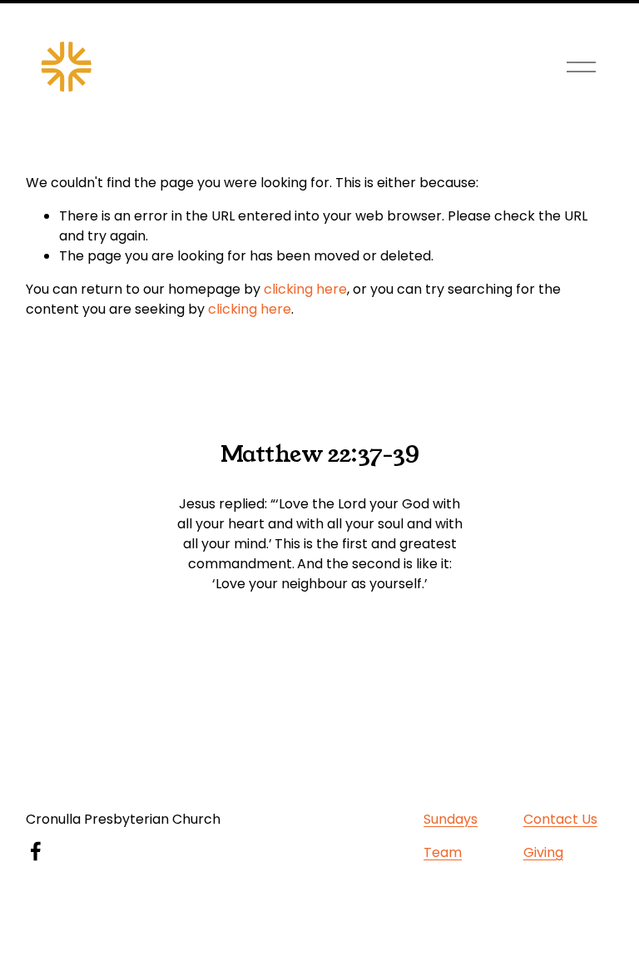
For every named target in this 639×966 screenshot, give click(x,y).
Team (443, 852)
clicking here (305, 289)
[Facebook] (36, 851)
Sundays (451, 819)
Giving (543, 852)
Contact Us (560, 819)
